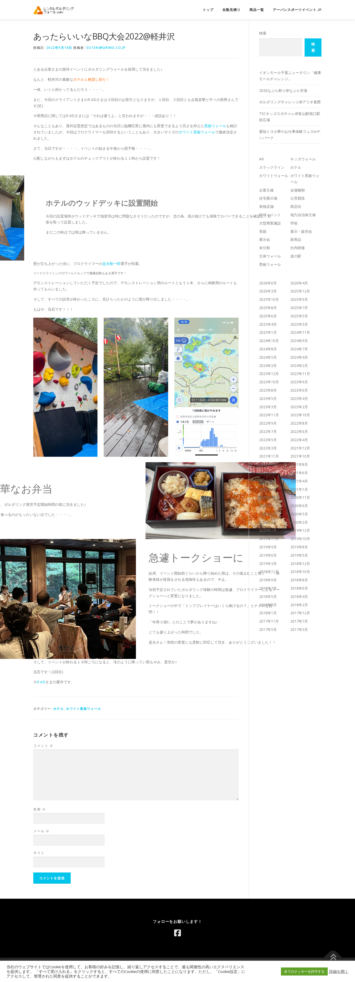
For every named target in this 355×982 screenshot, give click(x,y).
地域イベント (270, 214)
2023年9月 (299, 381)
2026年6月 (268, 283)
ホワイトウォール (273, 175)
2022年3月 (268, 448)
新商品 (295, 239)
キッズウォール (303, 158)
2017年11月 (269, 621)
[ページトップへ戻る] (333, 957)
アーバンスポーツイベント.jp (297, 10)
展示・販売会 (301, 231)
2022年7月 (268, 431)
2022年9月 (268, 423)
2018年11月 (269, 571)
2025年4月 (268, 324)
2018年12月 (300, 563)
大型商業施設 (270, 223)
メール (41, 831)
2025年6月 (268, 315)
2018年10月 (300, 571)
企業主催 (266, 190)
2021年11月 (269, 456)
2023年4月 (299, 398)
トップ (208, 10)
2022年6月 (299, 431)
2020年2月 (299, 522)
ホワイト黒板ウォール (197, 131)
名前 (39, 809)
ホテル (58, 708)
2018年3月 (268, 604)
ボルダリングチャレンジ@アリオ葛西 (290, 101)
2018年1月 (268, 612)
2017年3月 (299, 629)
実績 (262, 231)
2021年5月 (268, 481)
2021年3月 (268, 489)
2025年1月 (268, 332)
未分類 (264, 247)
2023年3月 (268, 406)
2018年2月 (299, 604)
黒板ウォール (215, 125)
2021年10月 (300, 456)
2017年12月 (300, 612)
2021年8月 (299, 464)
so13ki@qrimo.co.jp (106, 47)
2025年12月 (300, 291)
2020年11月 (300, 497)
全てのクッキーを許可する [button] (304, 971)
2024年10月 (269, 340)
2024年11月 (300, 332)
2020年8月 (268, 514)
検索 (262, 33)
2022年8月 (299, 423)
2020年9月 (299, 505)
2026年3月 (268, 291)
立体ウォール (270, 256)
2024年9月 (299, 340)
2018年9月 (268, 579)
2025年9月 (299, 299)
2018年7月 (268, 588)
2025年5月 (299, 315)
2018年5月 (268, 596)
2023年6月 (299, 390)
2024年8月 (268, 348)
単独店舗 (266, 206)
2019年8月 (299, 546)
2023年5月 (268, 398)
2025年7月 (299, 307)
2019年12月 (300, 530)
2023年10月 (269, 381)
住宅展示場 (268, 198)
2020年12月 (269, 497)
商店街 (295, 206)
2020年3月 (268, 522)
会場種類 (297, 190)
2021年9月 (268, 464)
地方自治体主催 (303, 214)
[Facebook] (177, 933)
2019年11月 (269, 538)
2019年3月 (268, 563)
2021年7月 (268, 472)
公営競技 (297, 198)
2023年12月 (269, 373)
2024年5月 (268, 357)
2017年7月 (299, 621)
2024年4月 (299, 357)
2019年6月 (268, 555)
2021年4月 (299, 481)
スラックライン (272, 167)
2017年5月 (268, 629)
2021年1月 (299, 489)
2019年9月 (268, 546)
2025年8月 (268, 307)
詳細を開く (339, 971)
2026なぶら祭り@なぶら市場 (283, 90)
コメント (43, 745)
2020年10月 (269, 505)
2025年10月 (269, 299)
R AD (41, 681)
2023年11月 (300, 373)
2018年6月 (299, 588)
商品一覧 (256, 10)
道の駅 (295, 256)
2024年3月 (268, 365)
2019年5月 (299, 555)
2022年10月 (300, 414)
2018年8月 (299, 579)
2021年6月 (299, 472)
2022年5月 (268, 439)
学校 (294, 223)
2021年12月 (300, 448)
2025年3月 (299, 324)
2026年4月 (299, 283)
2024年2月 (299, 365)
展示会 (264, 239)
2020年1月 (268, 530)
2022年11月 (269, 414)
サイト (39, 852)
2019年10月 (300, 538)
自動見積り (231, 10)
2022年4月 (299, 439)
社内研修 (297, 247)
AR (261, 158)
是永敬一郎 (111, 263)
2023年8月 (268, 390)
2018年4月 (299, 596)
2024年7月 (299, 348)
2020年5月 (299, 514)
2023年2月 (299, 406)
